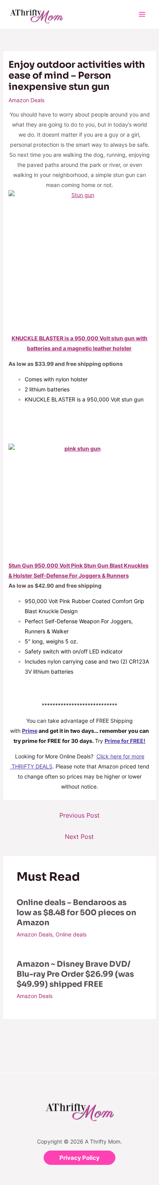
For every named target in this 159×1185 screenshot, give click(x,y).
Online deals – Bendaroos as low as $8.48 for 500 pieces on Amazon (76, 913)
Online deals (71, 934)
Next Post (79, 836)
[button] (79, 1158)
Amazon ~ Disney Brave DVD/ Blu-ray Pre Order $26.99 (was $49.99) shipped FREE (75, 974)
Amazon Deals (26, 100)
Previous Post (79, 815)
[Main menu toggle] (142, 14)
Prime (29, 730)
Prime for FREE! (125, 740)
